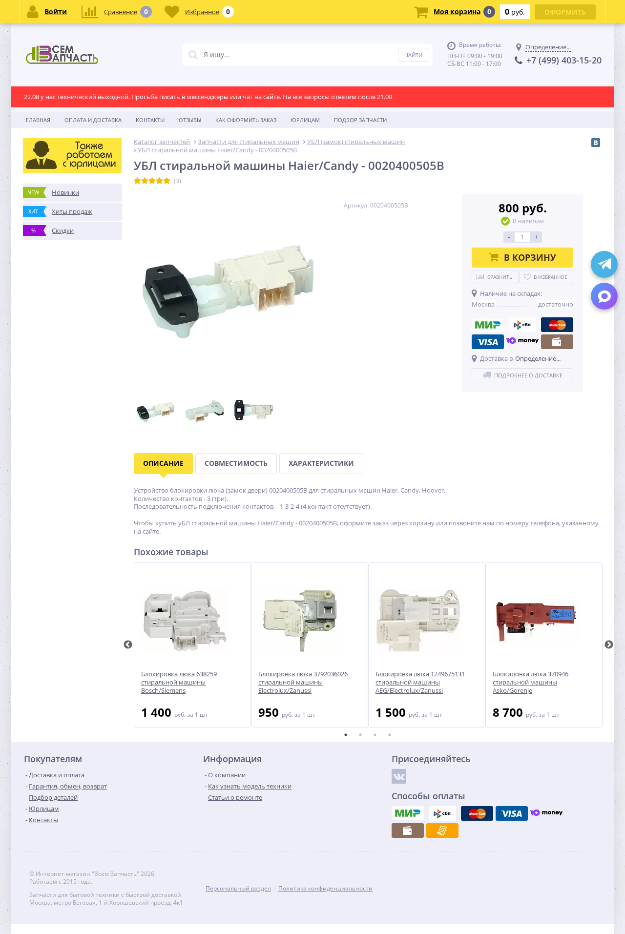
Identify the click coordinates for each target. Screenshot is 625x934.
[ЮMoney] (522, 341)
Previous (128, 645)
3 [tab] (375, 735)
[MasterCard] (557, 324)
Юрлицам (305, 120)
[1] (137, 181)
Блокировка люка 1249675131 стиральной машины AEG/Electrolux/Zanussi (420, 682)
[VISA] (488, 341)
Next (609, 645)
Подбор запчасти (360, 120)
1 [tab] (346, 735)
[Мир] (488, 324)
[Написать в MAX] (604, 296)
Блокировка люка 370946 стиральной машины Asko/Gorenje (530, 682)
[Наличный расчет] (557, 341)
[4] (159, 181)
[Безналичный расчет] (442, 830)
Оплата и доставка (93, 120)
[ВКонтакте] (595, 142)
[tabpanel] (192, 644)
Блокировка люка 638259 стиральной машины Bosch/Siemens (179, 682)
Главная (38, 120)
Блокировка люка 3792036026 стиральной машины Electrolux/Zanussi (303, 682)
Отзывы (190, 120)
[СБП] (522, 324)
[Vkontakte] (399, 776)
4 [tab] (390, 735)
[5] (166, 181)
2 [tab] (360, 735)
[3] (152, 181)
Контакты (150, 120)
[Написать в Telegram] (604, 264)
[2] (144, 181)
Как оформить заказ (245, 120)
